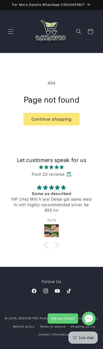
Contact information (54, 334)
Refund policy (24, 326)
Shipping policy (83, 326)
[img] (51, 167)
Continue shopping (51, 119)
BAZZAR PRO (29, 318)
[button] (10, 31)
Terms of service (52, 326)
